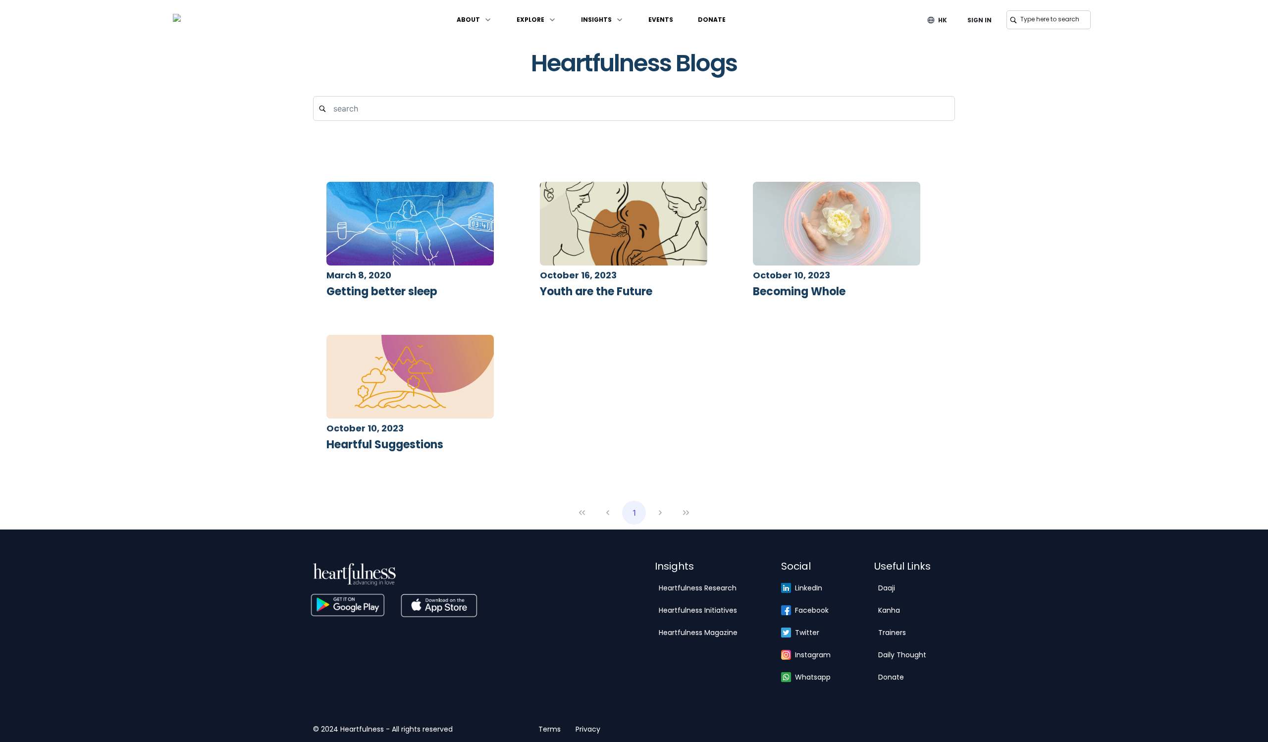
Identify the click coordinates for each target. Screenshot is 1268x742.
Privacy (588, 729)
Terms (549, 729)
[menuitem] (474, 19)
